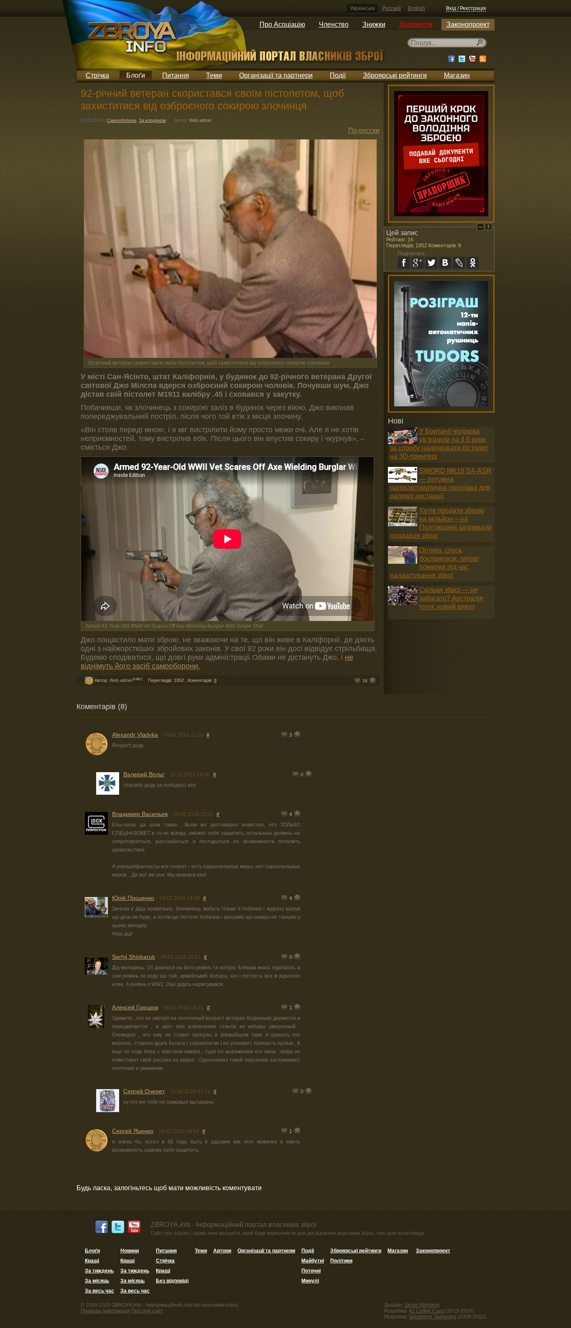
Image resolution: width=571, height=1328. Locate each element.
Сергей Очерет (144, 1091)
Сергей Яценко (132, 1131)
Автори (222, 1251)
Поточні (311, 1271)
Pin (488, 227)
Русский (391, 8)
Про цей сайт (147, 1311)
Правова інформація (105, 1311)
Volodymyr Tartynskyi (432, 1317)
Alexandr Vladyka (135, 734)
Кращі (92, 1261)
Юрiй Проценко (133, 898)
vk (445, 262)
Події (338, 75)
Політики (341, 1261)
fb (404, 262)
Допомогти (416, 24)
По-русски (364, 130)
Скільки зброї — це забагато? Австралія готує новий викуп (451, 598)
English (416, 8)
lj (459, 262)
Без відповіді (172, 1281)
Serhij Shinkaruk (133, 956)
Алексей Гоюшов (135, 1007)
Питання (175, 75)
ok (472, 262)
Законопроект (467, 24)
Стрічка (97, 75)
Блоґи (135, 75)
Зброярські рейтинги (395, 75)
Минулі (310, 1281)
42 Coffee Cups (426, 1311)
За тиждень (99, 1271)
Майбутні (312, 1261)
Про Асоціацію (282, 24)
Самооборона (121, 120)
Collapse (480, 227)
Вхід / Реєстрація (466, 8)
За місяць (97, 1281)
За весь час (99, 1291)
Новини (129, 1251)
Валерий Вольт (143, 774)
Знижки (373, 24)
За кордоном (152, 120)
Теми (214, 75)
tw (431, 262)
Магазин (457, 75)
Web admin (200, 120)
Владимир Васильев (140, 814)
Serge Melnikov (422, 1305)
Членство (334, 24)
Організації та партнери (276, 75)
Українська (362, 8)
